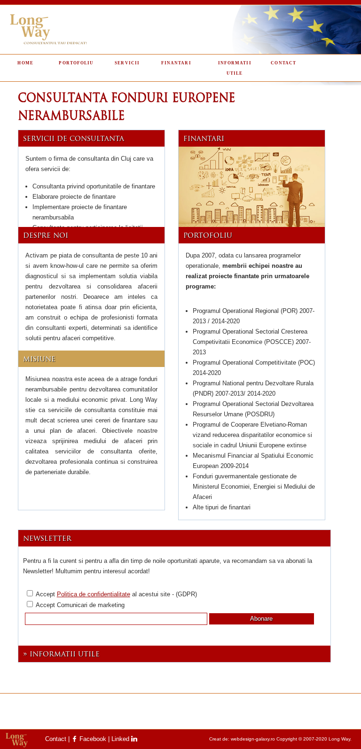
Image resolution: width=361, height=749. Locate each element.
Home (25, 62)
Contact (283, 62)
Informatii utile (234, 67)
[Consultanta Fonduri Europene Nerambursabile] (180, 29)
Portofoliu (76, 62)
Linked (121, 738)
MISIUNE (39, 359)
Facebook (92, 738)
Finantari (176, 62)
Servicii (127, 62)
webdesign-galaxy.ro (253, 738)
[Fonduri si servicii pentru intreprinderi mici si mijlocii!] (252, 190)
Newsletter (47, 539)
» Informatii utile (61, 654)
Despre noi (45, 236)
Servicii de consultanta (73, 139)
